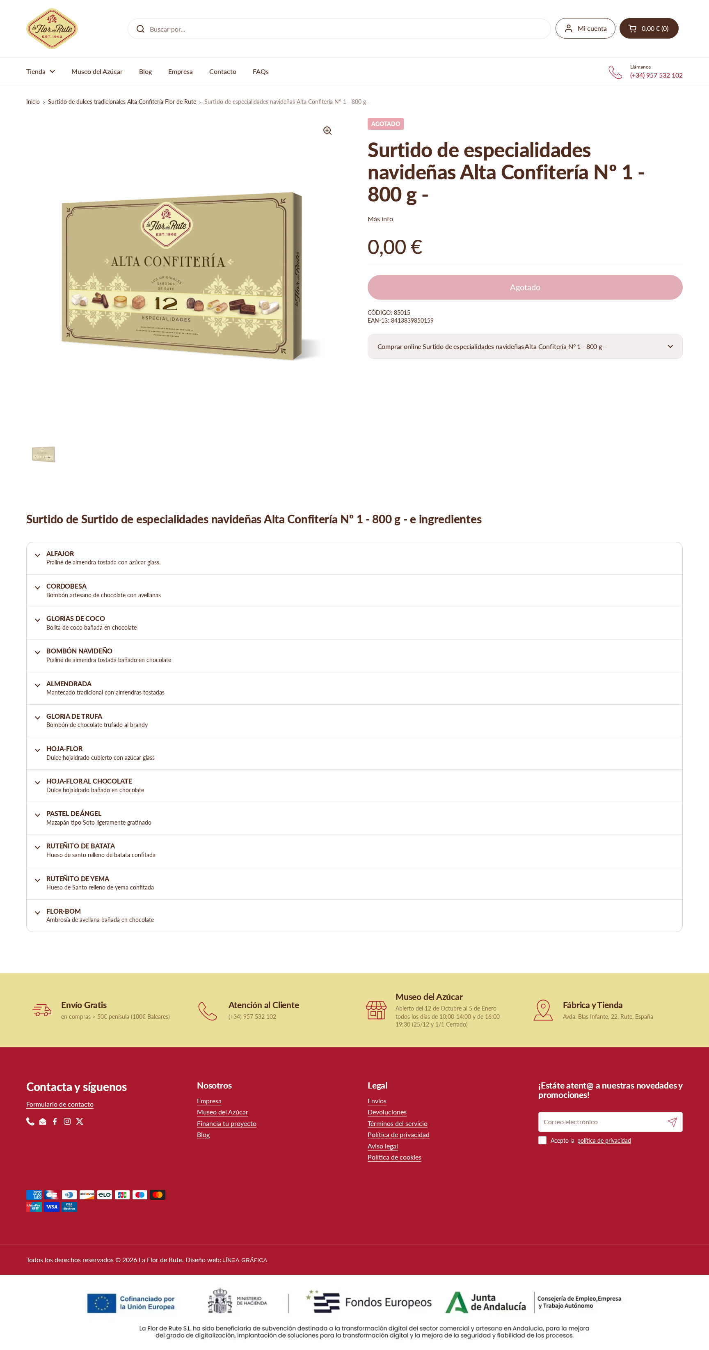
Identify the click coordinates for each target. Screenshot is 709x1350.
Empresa (209, 1101)
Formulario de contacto (60, 1104)
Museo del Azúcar (222, 1112)
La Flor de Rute (160, 1259)
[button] (525, 346)
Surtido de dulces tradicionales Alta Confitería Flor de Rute (122, 102)
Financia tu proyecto (226, 1123)
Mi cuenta (592, 28)
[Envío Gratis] (41, 1010)
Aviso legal (383, 1146)
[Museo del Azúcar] (376, 1010)
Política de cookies (394, 1157)
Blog (203, 1134)
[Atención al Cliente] (209, 1010)
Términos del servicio (398, 1123)
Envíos (377, 1101)
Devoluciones (387, 1112)
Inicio (33, 102)
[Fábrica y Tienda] (543, 1010)
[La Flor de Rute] (52, 28)
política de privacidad (604, 1140)
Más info (380, 218)
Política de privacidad (399, 1134)
